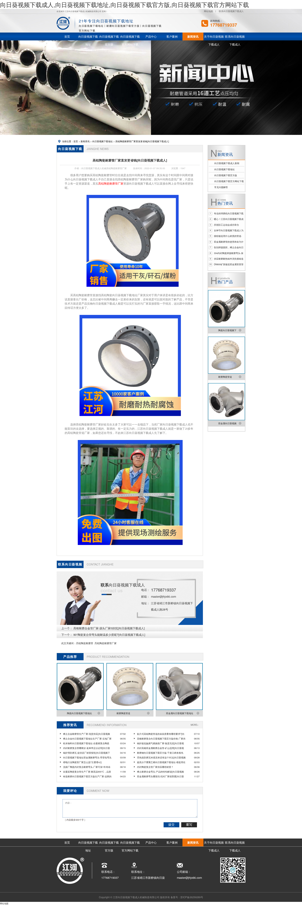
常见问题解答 (221, 187)
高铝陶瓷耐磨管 (84, 643)
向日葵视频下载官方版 (225, 175)
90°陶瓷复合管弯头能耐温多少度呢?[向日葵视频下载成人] (109, 634)
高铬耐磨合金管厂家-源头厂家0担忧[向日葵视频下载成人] (109, 628)
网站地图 (208, 11)
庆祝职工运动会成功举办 (226, 224)
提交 (171, 824)
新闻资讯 (85, 141)
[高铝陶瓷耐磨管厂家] (133, 289)
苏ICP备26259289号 (191, 897)
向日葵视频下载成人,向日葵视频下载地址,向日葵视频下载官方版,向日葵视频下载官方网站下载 (124, 4)
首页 (75, 141)
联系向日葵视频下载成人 (231, 11)
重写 (189, 824)
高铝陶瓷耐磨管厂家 (106, 643)
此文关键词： (68, 643)
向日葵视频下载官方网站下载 (229, 181)
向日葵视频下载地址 (102, 141)
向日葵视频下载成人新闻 (226, 163)
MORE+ (194, 724)
